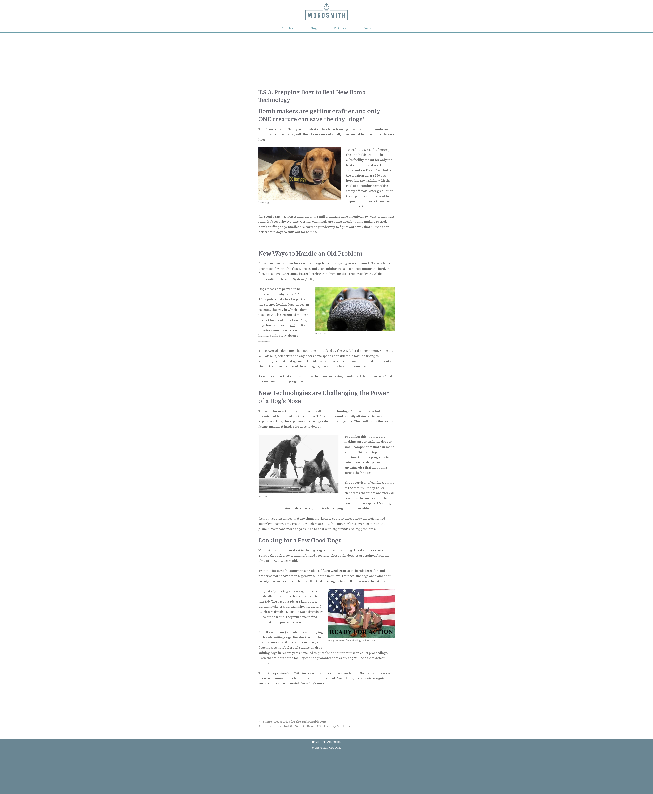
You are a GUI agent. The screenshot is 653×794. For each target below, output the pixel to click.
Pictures (340, 28)
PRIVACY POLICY (332, 742)
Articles (287, 28)
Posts (367, 28)
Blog (313, 28)
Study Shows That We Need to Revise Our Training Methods (306, 726)
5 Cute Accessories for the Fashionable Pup (294, 722)
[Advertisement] (326, 58)
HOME (315, 742)
